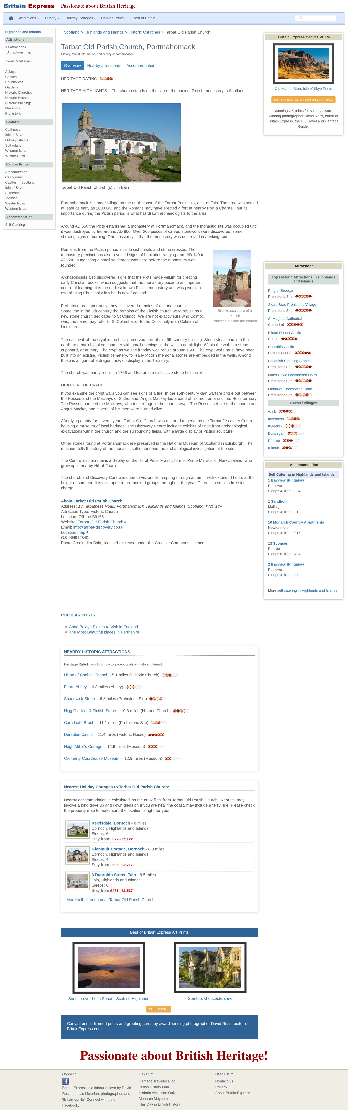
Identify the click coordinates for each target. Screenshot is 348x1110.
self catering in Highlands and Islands (307, 590)
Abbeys (11, 72)
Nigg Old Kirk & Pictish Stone (90, 711)
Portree (274, 441)
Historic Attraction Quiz (157, 1092)
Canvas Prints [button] (113, 18)
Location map (73, 532)
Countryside (14, 82)
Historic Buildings (18, 103)
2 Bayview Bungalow (286, 564)
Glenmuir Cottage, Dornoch (118, 849)
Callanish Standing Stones (289, 361)
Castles (11, 77)
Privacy (221, 1086)
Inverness (276, 419)
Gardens (11, 87)
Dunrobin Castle (78, 734)
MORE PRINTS (158, 1009)
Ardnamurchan (16, 172)
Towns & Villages (18, 61)
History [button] (51, 18)
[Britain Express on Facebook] (65, 1080)
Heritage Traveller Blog (157, 1080)
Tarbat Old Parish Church (100, 522)
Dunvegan (276, 433)
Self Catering (15, 225)
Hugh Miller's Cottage (83, 746)
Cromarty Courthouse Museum (91, 758)
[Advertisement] (159, 580)
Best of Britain (144, 18)
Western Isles (15, 151)
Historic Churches (18, 92)
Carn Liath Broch (79, 722)
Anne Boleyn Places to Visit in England (103, 627)
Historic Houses (17, 98)
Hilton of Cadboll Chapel (85, 675)
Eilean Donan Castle (284, 333)
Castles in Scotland (19, 182)
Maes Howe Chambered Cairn (292, 375)
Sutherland (13, 145)
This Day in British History (159, 1104)
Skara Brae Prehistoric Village (292, 305)
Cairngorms (14, 177)
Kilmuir (273, 448)
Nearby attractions (103, 65)
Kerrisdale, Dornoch (111, 823)
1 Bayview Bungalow (286, 480)
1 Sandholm (278, 501)
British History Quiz (154, 1086)
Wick (272, 412)
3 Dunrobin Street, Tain (114, 875)
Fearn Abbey (75, 687)
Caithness (12, 129)
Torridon (11, 198)
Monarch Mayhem (153, 1098)
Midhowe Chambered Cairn (290, 389)
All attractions (15, 47)
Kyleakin (275, 426)
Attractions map (19, 52)
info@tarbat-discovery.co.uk (98, 527)
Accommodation (140, 65)
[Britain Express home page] (29, 6)
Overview (72, 65)
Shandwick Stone (79, 698)
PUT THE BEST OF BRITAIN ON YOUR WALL (303, 99)
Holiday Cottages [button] (79, 18)
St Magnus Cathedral (285, 319)
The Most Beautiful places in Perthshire (104, 632)
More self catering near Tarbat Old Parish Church (110, 899)
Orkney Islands (16, 140)
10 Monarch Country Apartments (296, 522)
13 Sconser (277, 543)
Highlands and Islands (23, 32)
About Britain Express (232, 1092)
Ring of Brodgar (280, 291)
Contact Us (224, 1080)
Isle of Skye (14, 135)
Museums (12, 108)
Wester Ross (15, 156)
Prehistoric (13, 113)
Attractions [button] (28, 18)
